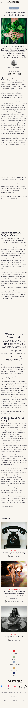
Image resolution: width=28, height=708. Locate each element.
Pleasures (14, 670)
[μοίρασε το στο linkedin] (17, 74)
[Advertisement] (14, 161)
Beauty (14, 659)
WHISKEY (17, 702)
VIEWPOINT (14, 8)
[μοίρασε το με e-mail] (24, 74)
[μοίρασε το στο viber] (14, 74)
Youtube (14, 688)
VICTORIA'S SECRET (14, 589)
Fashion (14, 653)
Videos (14, 675)
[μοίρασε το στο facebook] (4, 74)
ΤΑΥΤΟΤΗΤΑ (14, 696)
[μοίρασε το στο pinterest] (20, 74)
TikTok (20, 688)
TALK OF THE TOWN (14, 664)
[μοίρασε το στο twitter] (7, 74)
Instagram (8, 688)
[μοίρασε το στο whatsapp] (10, 74)
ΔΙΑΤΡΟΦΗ (14, 513)
